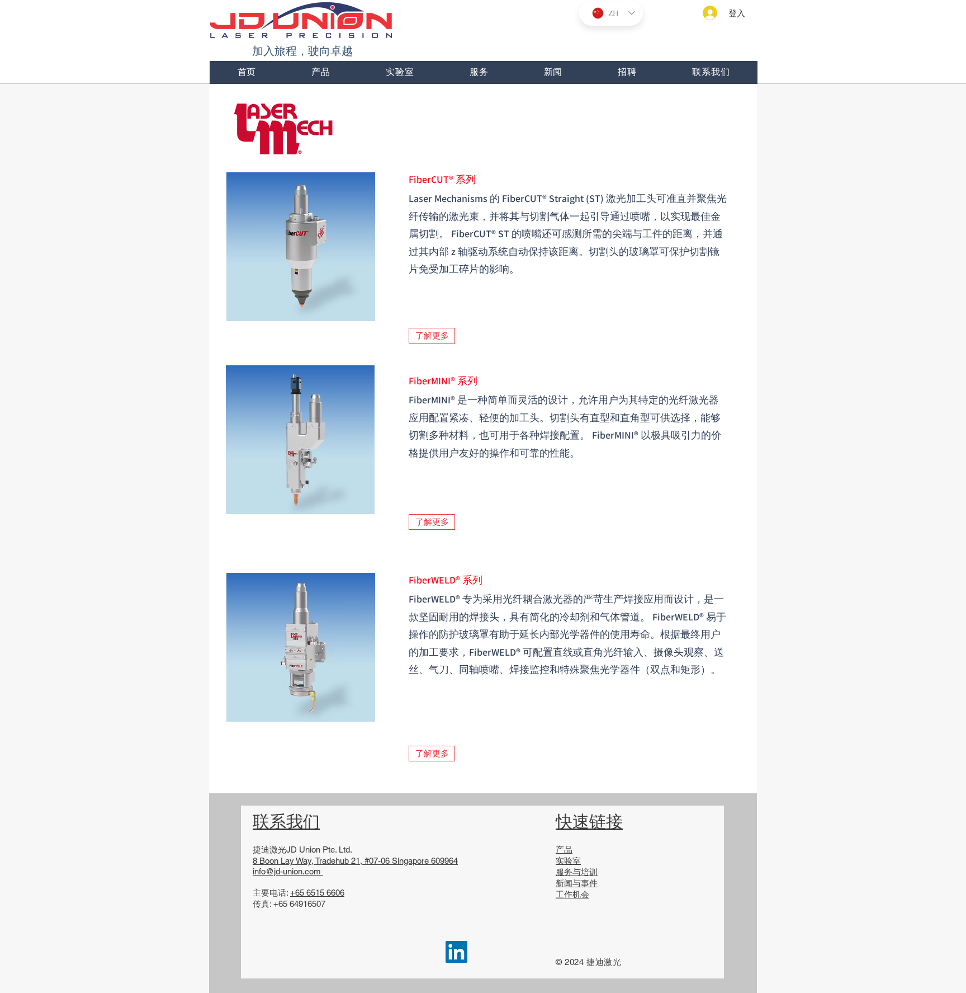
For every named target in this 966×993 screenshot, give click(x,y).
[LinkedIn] (456, 952)
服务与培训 (577, 872)
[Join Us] (289, 127)
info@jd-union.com (287, 871)
